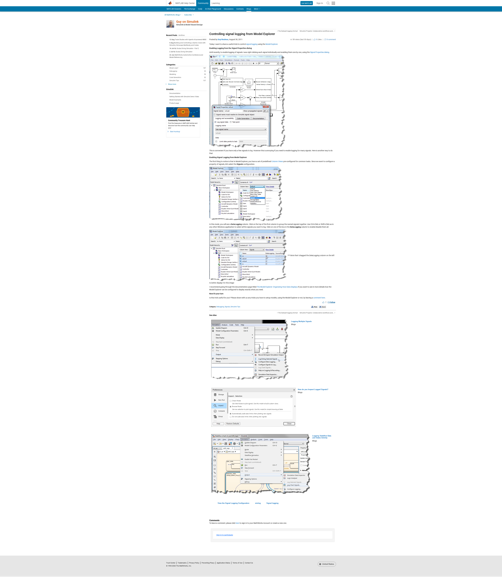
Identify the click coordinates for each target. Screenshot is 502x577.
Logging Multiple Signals (301, 321)
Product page (174, 103)
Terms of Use (238, 563)
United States (328, 564)
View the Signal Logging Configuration (233, 503)
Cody (200, 9)
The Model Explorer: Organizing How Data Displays (277, 287)
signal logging (251, 44)
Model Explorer (272, 44)
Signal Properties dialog (319, 52)
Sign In (320, 4)
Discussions (228, 9)
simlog (258, 503)
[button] (328, 3)
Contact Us (249, 563)
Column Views (277, 161)
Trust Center (170, 563)
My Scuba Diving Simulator (182, 52)
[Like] (323, 302)
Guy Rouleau (223, 39)
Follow (332, 302)
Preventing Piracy (208, 563)
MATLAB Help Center (185, 3)
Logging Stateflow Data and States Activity (321, 437)
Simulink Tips (187, 80)
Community (203, 3)
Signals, (227, 307)
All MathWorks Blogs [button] (172, 15)
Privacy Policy (194, 563)
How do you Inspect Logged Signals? (313, 389)
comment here (319, 298)
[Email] (322, 307)
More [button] (256, 9)
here (237, 523)
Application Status (223, 563)
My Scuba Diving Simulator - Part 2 (186, 48)
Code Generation (187, 77)
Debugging (187, 71)
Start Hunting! (175, 132)
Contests (240, 9)
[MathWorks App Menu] (333, 3)
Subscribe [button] (188, 15)
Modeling (187, 74)
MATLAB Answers (173, 9)
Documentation (174, 93)
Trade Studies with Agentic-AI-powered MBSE (190, 39)
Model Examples (175, 100)
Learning (216, 3)
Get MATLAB (306, 3)
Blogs (249, 9)
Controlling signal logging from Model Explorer (242, 34)
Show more (172, 84)
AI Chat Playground (213, 9)
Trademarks (182, 563)
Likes (319, 39)
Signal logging (272, 503)
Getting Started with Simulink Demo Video (184, 97)
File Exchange (189, 9)
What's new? (187, 68)
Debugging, (220, 307)
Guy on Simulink (187, 22)
